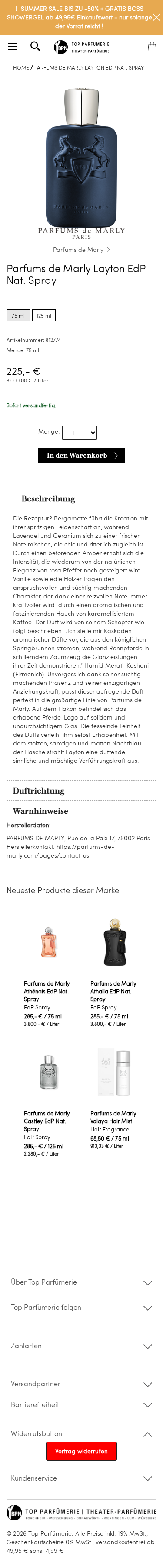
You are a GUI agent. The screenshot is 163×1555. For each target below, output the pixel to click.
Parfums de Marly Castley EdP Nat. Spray (47, 1121)
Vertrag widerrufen (81, 1451)
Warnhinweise (40, 811)
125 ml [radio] (44, 315)
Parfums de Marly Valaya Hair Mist (113, 1117)
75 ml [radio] (18, 315)
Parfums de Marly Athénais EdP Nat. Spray (47, 991)
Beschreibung (48, 499)
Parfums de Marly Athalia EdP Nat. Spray (113, 991)
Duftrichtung (39, 791)
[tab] (81, 498)
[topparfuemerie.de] (82, 45)
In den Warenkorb (77, 455)
